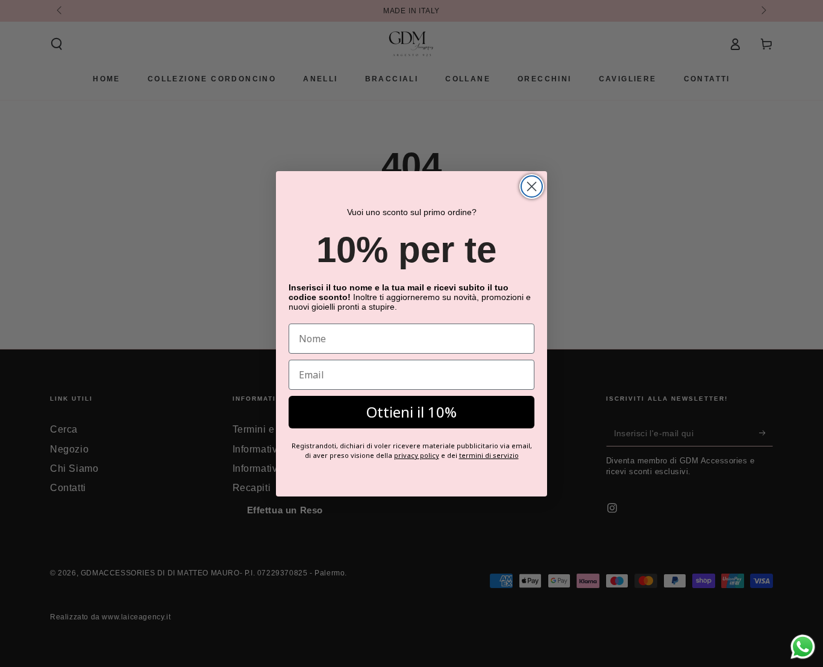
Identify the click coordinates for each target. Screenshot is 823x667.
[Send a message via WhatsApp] (803, 647)
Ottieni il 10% (411, 412)
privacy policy (416, 455)
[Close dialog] (531, 186)
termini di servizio (489, 455)
